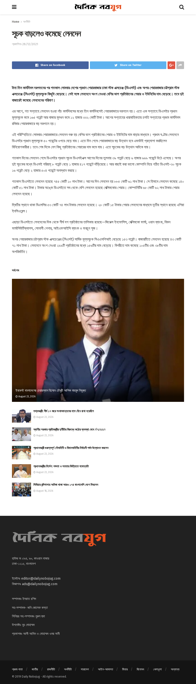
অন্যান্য (175, 669)
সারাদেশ (85, 669)
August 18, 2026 (44, 491)
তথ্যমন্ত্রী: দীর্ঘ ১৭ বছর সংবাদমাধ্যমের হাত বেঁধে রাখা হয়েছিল (63, 411)
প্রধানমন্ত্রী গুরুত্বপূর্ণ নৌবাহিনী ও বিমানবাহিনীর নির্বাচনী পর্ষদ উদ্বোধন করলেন (71, 448)
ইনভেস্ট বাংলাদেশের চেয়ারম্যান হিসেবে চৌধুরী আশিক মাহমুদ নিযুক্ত (51, 390)
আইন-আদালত (105, 669)
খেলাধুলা (157, 669)
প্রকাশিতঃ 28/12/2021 (25, 44)
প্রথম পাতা (17, 669)
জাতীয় (35, 669)
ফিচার (125, 669)
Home (15, 21)
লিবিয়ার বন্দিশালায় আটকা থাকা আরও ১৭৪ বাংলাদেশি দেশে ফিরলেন (65, 484)
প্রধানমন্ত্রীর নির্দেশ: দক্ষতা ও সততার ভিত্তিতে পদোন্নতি (61, 466)
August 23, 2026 (26, 396)
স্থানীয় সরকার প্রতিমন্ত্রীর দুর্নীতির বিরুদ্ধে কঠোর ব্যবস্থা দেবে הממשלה (69, 429)
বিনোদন (140, 669)
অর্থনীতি (26, 21)
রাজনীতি (51, 669)
